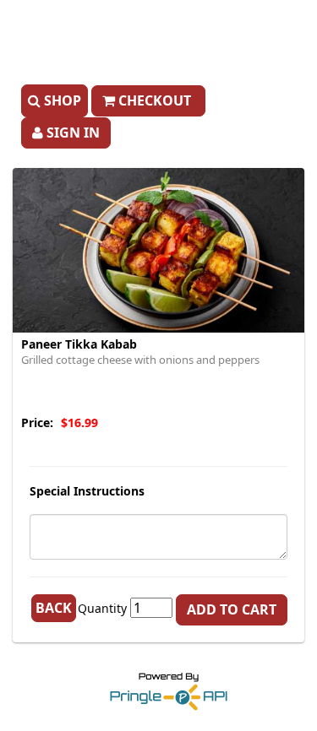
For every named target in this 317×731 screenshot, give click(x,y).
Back (54, 607)
